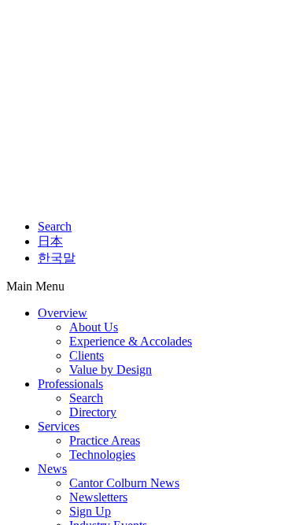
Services (58, 426)
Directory (92, 412)
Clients (86, 355)
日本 (50, 241)
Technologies (102, 454)
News (52, 468)
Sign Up (90, 511)
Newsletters (98, 497)
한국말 (57, 257)
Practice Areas (104, 440)
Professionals (70, 383)
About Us (93, 327)
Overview (62, 313)
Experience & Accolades (130, 341)
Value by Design (110, 369)
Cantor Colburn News (124, 483)
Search (55, 226)
